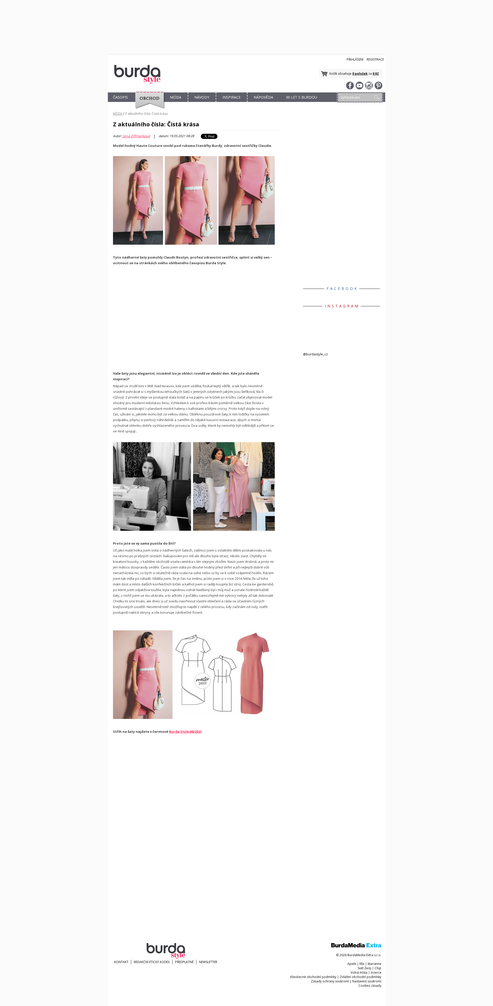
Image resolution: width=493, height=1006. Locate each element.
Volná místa (358, 972)
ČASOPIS (120, 97)
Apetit (351, 964)
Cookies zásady (369, 985)
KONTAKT (121, 962)
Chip (378, 968)
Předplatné (184, 962)
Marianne (374, 964)
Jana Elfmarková (136, 136)
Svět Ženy (364, 968)
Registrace (375, 59)
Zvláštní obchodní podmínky (360, 977)
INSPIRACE (231, 97)
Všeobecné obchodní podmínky (313, 977)
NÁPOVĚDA (263, 97)
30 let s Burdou (301, 97)
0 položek (360, 73)
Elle (361, 964)
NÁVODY (201, 97)
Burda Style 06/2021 (185, 731)
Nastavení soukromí (366, 981)
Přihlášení (355, 59)
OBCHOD (148, 103)
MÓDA (175, 97)
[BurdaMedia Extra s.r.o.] (356, 946)
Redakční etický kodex (152, 962)
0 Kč (376, 73)
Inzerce (376, 972)
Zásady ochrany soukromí (330, 981)
